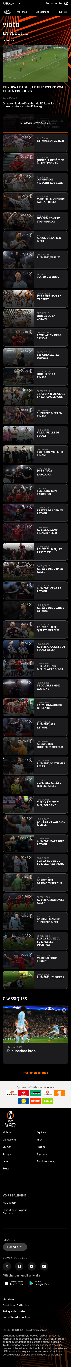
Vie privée (8, 1299)
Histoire (41, 1146)
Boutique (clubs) (46, 1161)
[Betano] (35, 1101)
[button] (61, 11)
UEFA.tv (7, 1146)
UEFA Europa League (7, 12)
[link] (22, 11)
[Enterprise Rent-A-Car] (35, 1093)
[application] (35, 63)
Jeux (5, 1161)
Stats (6, 1168)
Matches (8, 1132)
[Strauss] (23, 1093)
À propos (42, 1154)
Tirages (7, 1154)
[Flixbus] (47, 1101)
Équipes (41, 1132)
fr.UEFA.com (9, 1202)
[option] (35, 123)
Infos (40, 1139)
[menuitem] (23, 11)
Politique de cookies (14, 1311)
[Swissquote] (47, 1093)
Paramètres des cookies (16, 1317)
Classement (9, 1139)
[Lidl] (23, 1101)
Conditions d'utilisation (16, 1305)
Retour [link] (10, 40)
